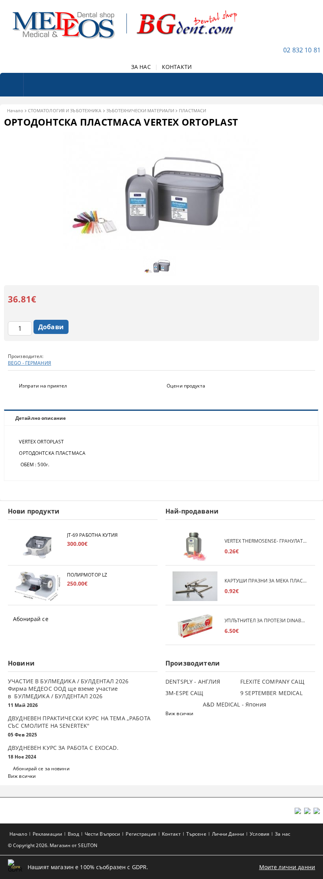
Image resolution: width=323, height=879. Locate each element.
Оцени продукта (186, 385)
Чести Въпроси (103, 834)
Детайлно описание (40, 418)
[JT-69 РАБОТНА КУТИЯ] (37, 546)
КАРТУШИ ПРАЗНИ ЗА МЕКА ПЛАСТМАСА (266, 580)
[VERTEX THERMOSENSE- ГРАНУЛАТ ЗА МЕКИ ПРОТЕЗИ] (195, 546)
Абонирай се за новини (41, 768)
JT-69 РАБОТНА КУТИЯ (92, 535)
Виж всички (22, 776)
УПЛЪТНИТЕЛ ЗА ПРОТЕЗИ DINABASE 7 (266, 620)
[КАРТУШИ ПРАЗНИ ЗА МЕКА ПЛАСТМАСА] (195, 586)
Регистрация (141, 834)
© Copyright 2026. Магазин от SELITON (52, 845)
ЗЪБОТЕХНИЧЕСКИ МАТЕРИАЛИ (140, 110)
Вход (73, 834)
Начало (15, 110)
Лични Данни (228, 834)
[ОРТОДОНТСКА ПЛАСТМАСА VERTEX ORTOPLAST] (161, 248)
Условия (259, 834)
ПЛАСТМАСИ (192, 110)
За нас (282, 834)
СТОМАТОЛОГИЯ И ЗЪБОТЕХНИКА (65, 110)
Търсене (196, 834)
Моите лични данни (287, 867)
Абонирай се (30, 619)
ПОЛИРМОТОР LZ (87, 574)
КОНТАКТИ (177, 66)
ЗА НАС (141, 66)
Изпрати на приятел (43, 385)
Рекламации (47, 834)
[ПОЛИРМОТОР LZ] (37, 586)
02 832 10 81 (302, 50)
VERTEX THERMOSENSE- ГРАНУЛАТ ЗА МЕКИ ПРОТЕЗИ (266, 541)
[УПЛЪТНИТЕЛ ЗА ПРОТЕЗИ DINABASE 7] (195, 626)
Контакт (171, 834)
